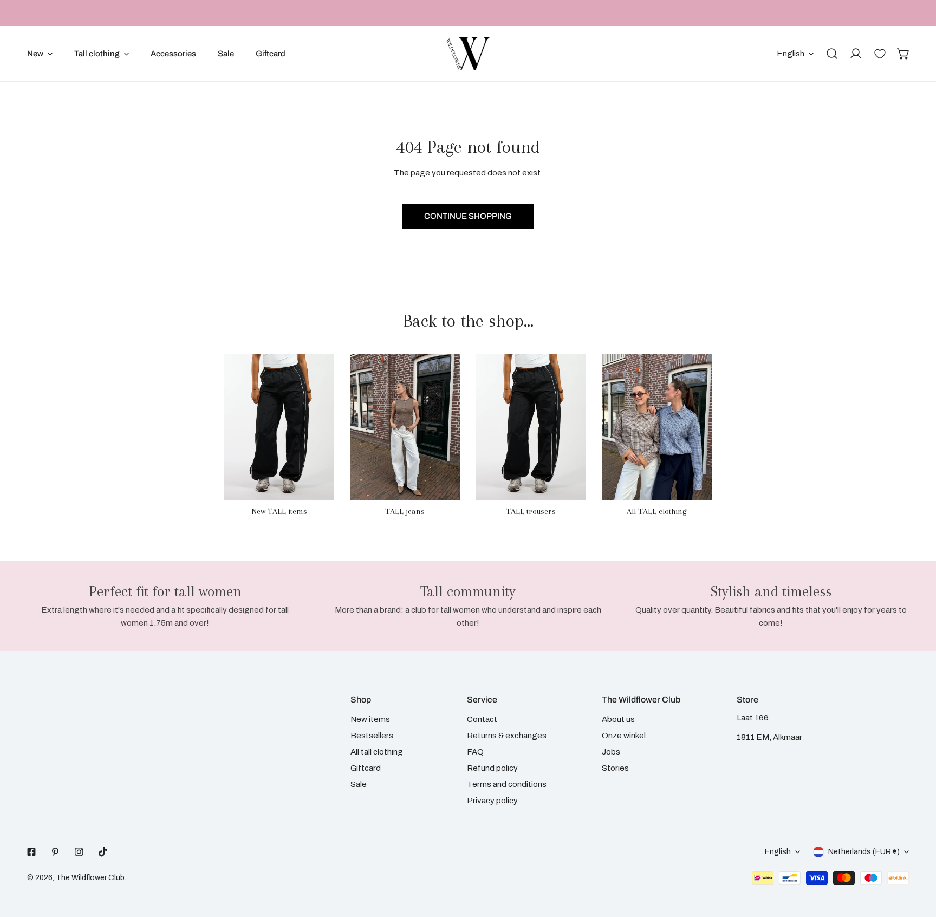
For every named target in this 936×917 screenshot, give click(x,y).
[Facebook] (31, 852)
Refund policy (492, 768)
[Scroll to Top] (916, 859)
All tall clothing (376, 751)
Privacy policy (492, 800)
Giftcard (365, 768)
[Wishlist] (880, 54)
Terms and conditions (507, 784)
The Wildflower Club (90, 878)
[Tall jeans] (405, 427)
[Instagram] (79, 852)
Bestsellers (371, 735)
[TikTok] (103, 852)
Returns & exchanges (507, 735)
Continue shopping (468, 216)
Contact (482, 719)
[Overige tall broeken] (531, 427)
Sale (358, 784)
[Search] (832, 54)
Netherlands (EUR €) (864, 852)
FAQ (475, 751)
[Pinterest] (55, 852)
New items (370, 719)
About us (618, 719)
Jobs (611, 751)
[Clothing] (657, 427)
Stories (615, 768)
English (790, 53)
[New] (279, 427)
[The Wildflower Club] (468, 53)
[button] (903, 54)
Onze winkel (624, 735)
